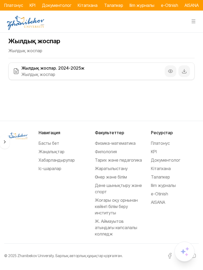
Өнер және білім (111, 177)
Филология (106, 151)
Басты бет (49, 143)
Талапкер (113, 5)
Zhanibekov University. (36, 255)
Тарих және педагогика (118, 160)
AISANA (191, 5)
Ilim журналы (142, 5)
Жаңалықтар (51, 151)
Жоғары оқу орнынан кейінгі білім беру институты (116, 206)
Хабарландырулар (57, 160)
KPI (32, 5)
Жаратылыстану (111, 168)
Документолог (56, 5)
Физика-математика (115, 143)
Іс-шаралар (50, 168)
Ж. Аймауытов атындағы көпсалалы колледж (116, 228)
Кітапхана (88, 5)
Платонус (13, 5)
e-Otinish (169, 5)
